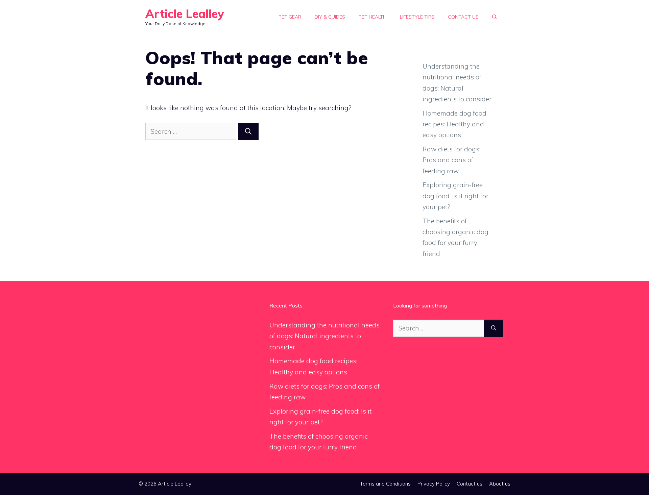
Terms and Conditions (385, 483)
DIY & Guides (330, 17)
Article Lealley (184, 13)
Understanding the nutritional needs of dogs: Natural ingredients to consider (324, 336)
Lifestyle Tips (417, 17)
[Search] (248, 131)
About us (499, 483)
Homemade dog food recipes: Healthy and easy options (454, 124)
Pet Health (372, 17)
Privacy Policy (433, 483)
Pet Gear (290, 17)
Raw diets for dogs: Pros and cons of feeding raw (451, 160)
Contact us (463, 17)
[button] (494, 17)
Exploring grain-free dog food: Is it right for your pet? (455, 196)
